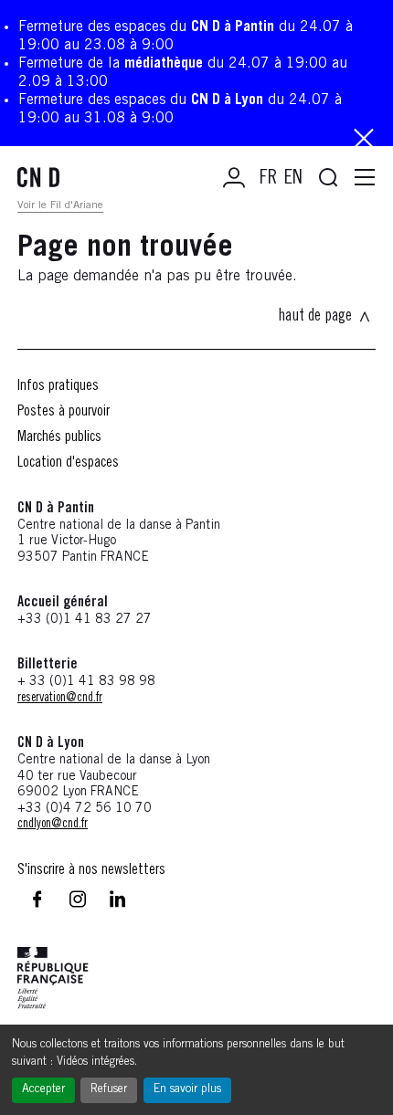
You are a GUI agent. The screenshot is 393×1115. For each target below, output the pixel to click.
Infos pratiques (58, 386)
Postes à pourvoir (63, 412)
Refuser (108, 1090)
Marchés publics (59, 437)
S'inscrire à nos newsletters (91, 870)
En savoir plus (187, 1090)
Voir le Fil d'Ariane (60, 205)
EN (293, 179)
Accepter (43, 1090)
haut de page (315, 317)
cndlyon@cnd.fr (52, 824)
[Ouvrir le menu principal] (365, 178)
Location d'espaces (68, 463)
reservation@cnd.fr (59, 698)
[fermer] (364, 140)
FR (268, 179)
